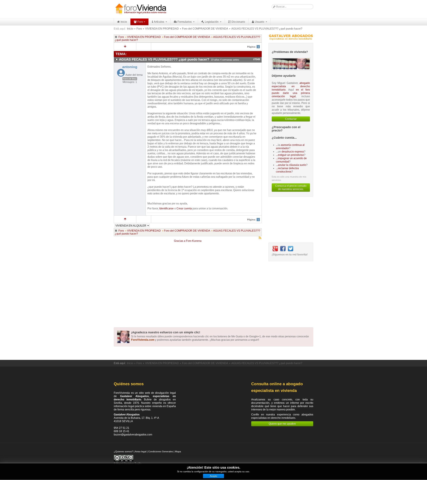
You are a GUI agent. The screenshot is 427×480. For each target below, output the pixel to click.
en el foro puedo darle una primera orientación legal (291, 93)
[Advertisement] (188, 283)
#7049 (256, 59)
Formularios (184, 21)
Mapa (178, 451)
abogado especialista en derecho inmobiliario (291, 86)
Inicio (124, 21)
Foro (140, 21)
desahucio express (293, 151)
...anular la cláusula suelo (291, 165)
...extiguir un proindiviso (290, 154)
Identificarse (166, 208)
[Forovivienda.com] (140, 9)
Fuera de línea (129, 79)
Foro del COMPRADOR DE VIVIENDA (205, 28)
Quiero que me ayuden (282, 423)
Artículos (159, 21)
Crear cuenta (184, 208)
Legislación (212, 21)
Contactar (291, 118)
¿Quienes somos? (123, 451)
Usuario (260, 21)
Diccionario (238, 21)
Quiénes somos (129, 384)
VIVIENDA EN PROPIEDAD (162, 28)
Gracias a (179, 240)
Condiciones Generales (160, 451)
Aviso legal (140, 451)
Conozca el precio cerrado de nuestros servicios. (290, 187)
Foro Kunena (193, 240)
